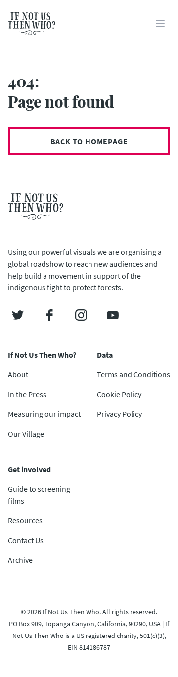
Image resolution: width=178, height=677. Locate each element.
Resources (25, 520)
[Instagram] (81, 315)
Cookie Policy (119, 394)
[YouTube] (113, 315)
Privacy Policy (119, 414)
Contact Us (26, 540)
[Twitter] (18, 315)
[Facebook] (49, 315)
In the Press (27, 394)
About (18, 374)
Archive (20, 560)
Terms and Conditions (133, 374)
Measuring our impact (44, 414)
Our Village (26, 433)
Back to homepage (89, 141)
